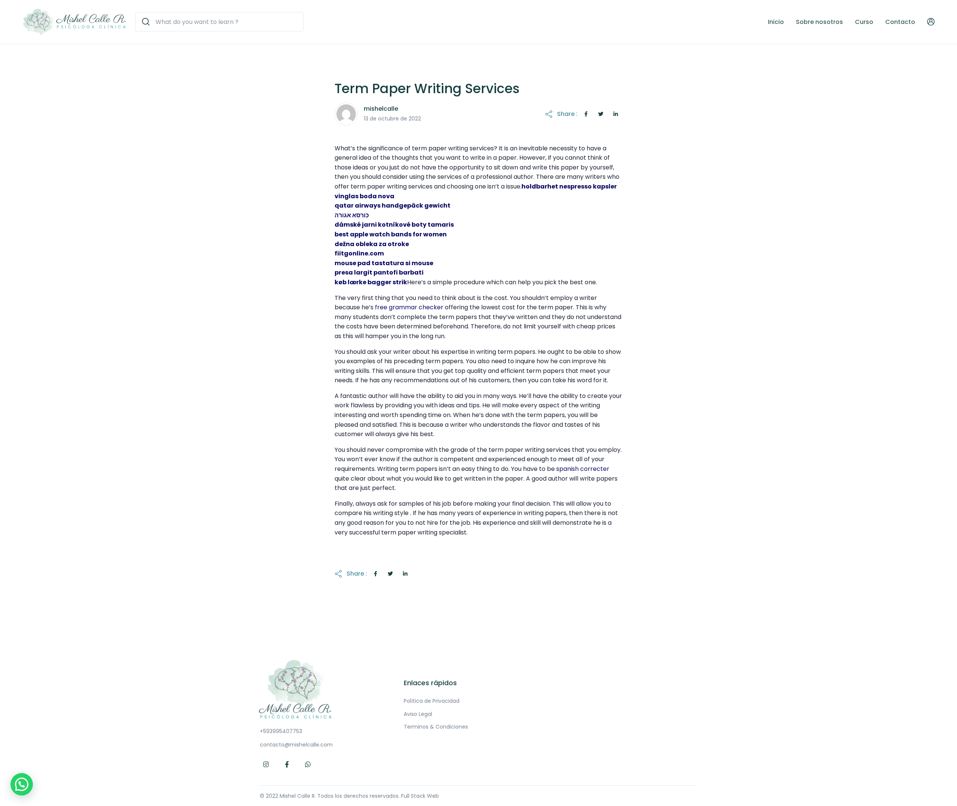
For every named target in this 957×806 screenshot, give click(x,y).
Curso (864, 22)
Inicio (776, 22)
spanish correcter (582, 469)
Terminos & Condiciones (436, 726)
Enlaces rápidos (430, 682)
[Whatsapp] (308, 764)
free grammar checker (409, 307)
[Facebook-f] (287, 764)
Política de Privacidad (431, 701)
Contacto (900, 22)
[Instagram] (266, 764)
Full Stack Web (420, 796)
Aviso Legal (418, 714)
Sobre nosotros (819, 22)
